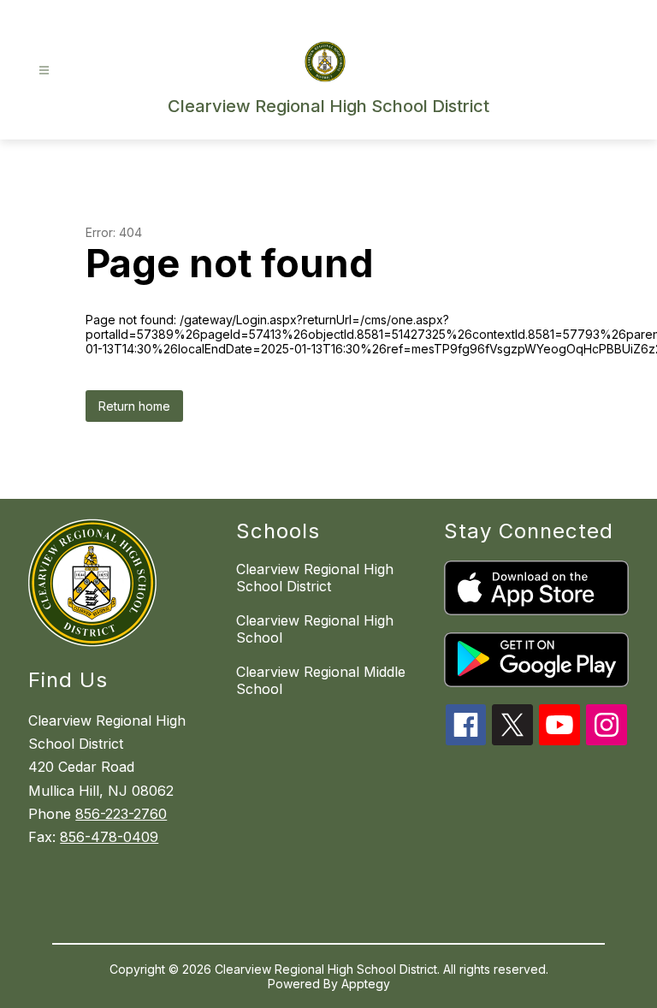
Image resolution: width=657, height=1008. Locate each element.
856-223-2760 (121, 813)
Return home (134, 406)
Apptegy (365, 983)
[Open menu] (44, 70)
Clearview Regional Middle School (320, 680)
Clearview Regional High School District (315, 577)
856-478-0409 (109, 836)
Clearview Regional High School (315, 629)
